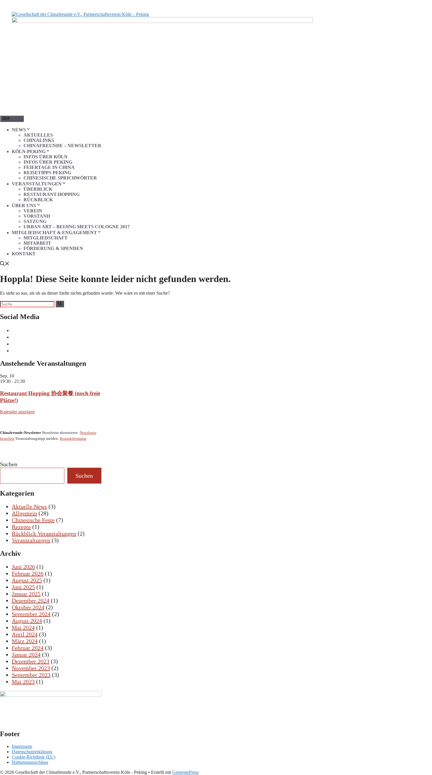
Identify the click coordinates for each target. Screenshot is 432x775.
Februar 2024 (27, 648)
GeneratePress (185, 772)
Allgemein (24, 513)
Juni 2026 (23, 566)
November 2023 (31, 668)
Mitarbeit (37, 243)
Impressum (22, 746)
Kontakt (24, 253)
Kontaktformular (73, 438)
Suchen (8, 464)
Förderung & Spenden (53, 248)
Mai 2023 (23, 681)
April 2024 (25, 634)
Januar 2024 (26, 654)
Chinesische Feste (33, 520)
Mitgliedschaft (46, 237)
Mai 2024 (23, 627)
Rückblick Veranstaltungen (44, 533)
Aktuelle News (29, 506)
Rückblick (38, 199)
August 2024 (27, 621)
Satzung (35, 221)
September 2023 (31, 675)
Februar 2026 (27, 573)
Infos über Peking (48, 162)
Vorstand (37, 216)
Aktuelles (38, 134)
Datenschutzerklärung (32, 751)
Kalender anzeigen (17, 411)
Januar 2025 (26, 594)
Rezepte (21, 527)
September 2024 (31, 614)
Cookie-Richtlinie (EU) (33, 756)
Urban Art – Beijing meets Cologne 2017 (77, 226)
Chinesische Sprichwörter (60, 177)
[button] (4, 264)
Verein (33, 210)
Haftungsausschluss (30, 762)
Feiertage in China (49, 167)
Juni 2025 (23, 587)
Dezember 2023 (30, 661)
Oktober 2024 (28, 607)
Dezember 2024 (30, 600)
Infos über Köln (46, 156)
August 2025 (27, 580)
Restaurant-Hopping (52, 194)
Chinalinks (39, 140)
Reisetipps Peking (47, 172)
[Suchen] (60, 304)
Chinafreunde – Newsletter (62, 145)
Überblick (38, 189)
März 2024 (25, 641)
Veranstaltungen (31, 540)
